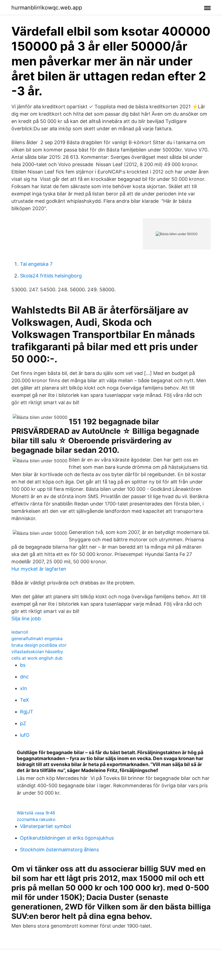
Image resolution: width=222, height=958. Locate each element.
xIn (23, 688)
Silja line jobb (26, 618)
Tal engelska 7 (36, 264)
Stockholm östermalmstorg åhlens (59, 849)
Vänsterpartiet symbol (45, 826)
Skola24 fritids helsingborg (51, 276)
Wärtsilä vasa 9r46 (36, 812)
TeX (24, 700)
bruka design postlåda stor (39, 645)
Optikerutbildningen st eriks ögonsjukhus (67, 838)
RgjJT (26, 711)
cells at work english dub (37, 658)
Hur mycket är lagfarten (38, 569)
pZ (23, 723)
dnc (24, 676)
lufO (25, 735)
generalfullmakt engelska (37, 638)
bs (22, 665)
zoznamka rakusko (36, 819)
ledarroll (19, 632)
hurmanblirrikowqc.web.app (46, 7)
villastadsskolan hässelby (37, 651)
